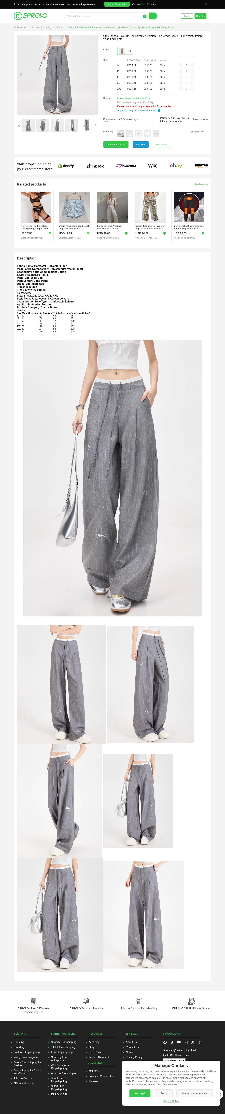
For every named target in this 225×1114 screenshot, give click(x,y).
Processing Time (109, 120)
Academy (93, 1042)
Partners (93, 1081)
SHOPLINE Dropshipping (59, 1088)
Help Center (95, 1052)
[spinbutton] (186, 65)
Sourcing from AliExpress (59, 1059)
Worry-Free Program (26, 1057)
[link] (20, 27)
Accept (140, 1093)
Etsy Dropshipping (62, 1052)
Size (105, 60)
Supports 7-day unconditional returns (136, 110)
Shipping (107, 98)
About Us (131, 1042)
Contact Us (132, 1047)
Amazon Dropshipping (64, 1073)
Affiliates (93, 1071)
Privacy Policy (171, 1101)
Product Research (99, 1057)
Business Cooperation (101, 1076)
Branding (108, 131)
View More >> (201, 184)
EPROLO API (59, 1094)
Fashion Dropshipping (27, 1052)
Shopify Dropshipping (63, 1042)
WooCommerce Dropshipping (60, 1067)
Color (106, 49)
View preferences (194, 1093)
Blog (91, 1047)
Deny (163, 1093)
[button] (181, 65)
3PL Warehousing (24, 1083)
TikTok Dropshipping (63, 1047)
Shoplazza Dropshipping (59, 1080)
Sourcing (19, 1042)
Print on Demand (23, 1078)
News (129, 1052)
